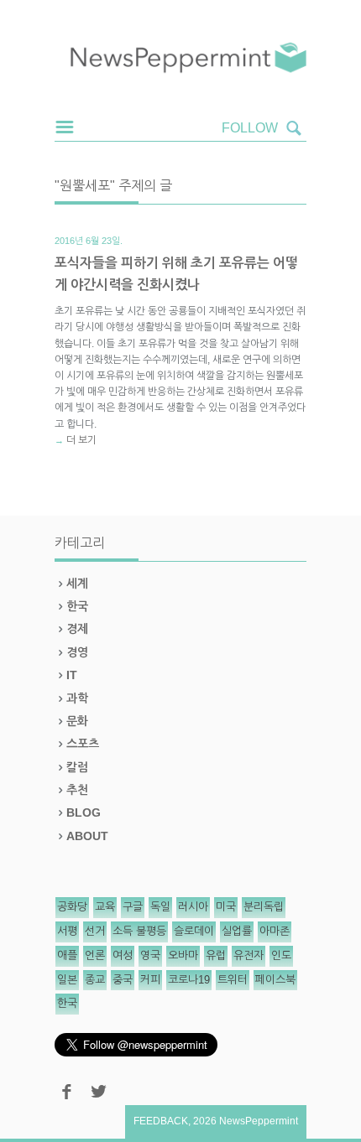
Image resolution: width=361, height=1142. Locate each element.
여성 (122, 955)
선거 (95, 931)
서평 (67, 931)
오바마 (183, 955)
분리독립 (263, 907)
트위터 (232, 979)
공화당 (72, 907)
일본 (67, 979)
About (87, 836)
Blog (83, 812)
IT (71, 675)
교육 (105, 907)
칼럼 (77, 767)
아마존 (274, 931)
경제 (77, 629)
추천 (77, 790)
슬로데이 (194, 931)
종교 (95, 979)
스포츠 (82, 743)
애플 (67, 955)
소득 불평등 (139, 931)
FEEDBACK (160, 1121)
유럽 (216, 955)
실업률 (237, 931)
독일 (160, 907)
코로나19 (189, 979)
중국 (122, 979)
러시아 (193, 907)
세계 (77, 583)
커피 (150, 979)
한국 (77, 606)
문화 (77, 721)
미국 (226, 907)
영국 (150, 955)
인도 (281, 955)
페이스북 (275, 979)
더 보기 (81, 440)
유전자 (248, 955)
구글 (133, 907)
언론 (95, 955)
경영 (77, 652)
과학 (77, 698)
